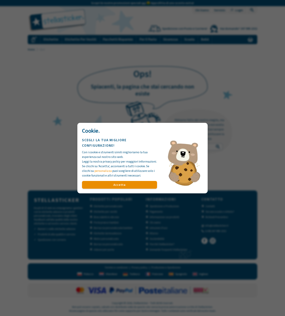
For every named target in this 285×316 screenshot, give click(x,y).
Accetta (119, 185)
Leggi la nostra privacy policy (101, 161)
